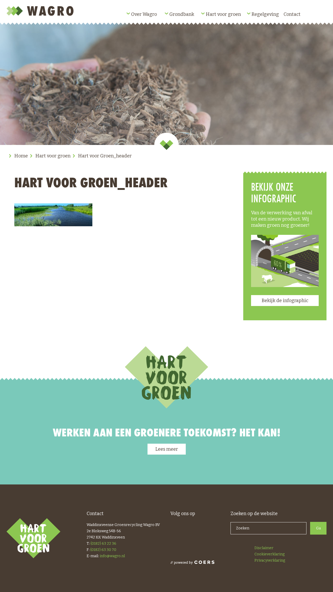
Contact (292, 14)
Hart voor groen (223, 14)
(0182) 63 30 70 (103, 550)
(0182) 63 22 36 (103, 543)
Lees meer (166, 449)
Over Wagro (144, 14)
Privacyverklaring (269, 560)
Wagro (41, 11)
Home (21, 156)
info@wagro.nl (112, 556)
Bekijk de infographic (285, 300)
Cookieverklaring (269, 554)
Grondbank (181, 14)
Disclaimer (263, 548)
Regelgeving (265, 14)
